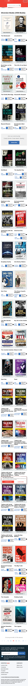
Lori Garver (2, 266)
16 (10, 641)
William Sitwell (3, 40)
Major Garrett (16, 573)
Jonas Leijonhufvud (17, 174)
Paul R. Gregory (3, 601)
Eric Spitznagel (4, 69)
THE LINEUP (3, 670)
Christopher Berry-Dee (4, 415)
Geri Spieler (16, 98)
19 (18, 641)
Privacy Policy (20, 667)
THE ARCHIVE (3, 667)
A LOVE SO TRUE (4, 665)
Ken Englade (3, 128)
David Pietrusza (3, 570)
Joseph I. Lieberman (4, 354)
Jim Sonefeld (3, 234)
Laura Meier (2, 98)
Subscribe (25, 1)
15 (8, 641)
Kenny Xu (16, 205)
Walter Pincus (16, 354)
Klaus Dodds (2, 324)
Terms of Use (19, 665)
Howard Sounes (16, 69)
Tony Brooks (16, 539)
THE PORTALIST (4, 674)
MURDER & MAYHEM (4, 672)
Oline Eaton (15, 601)
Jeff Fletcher (3, 295)
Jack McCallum (17, 238)
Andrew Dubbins (16, 266)
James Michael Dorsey (16, 631)
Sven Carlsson (17, 177)
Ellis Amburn (3, 383)
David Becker (16, 570)
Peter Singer (2, 630)
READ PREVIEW (6, 32)
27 (23, 641)
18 (16, 641)
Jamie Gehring (3, 205)
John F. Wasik (15, 40)
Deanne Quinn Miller (16, 295)
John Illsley (15, 324)
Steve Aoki (15, 234)
